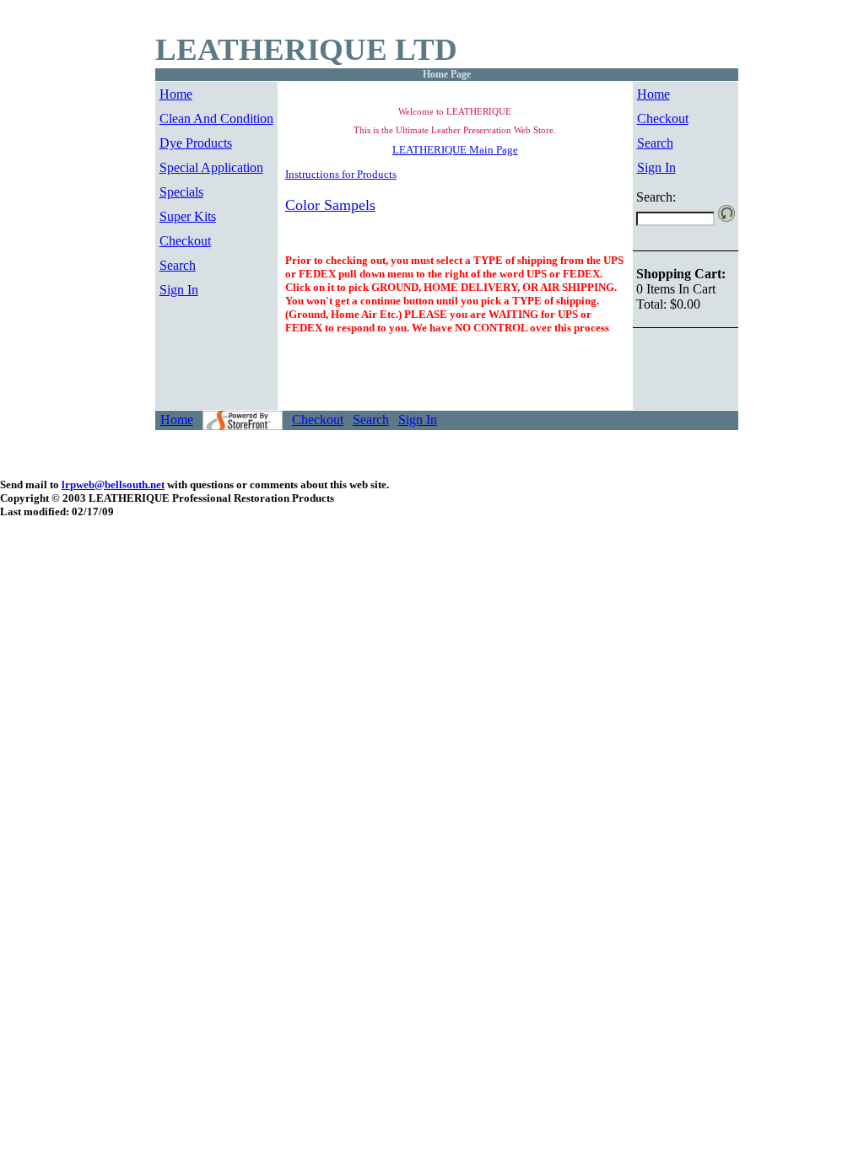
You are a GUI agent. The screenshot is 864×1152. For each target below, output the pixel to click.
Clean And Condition (216, 118)
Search (177, 265)
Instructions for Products (341, 174)
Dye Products (195, 143)
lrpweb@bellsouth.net (113, 484)
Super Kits (187, 216)
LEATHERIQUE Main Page (455, 149)
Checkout (185, 241)
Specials (181, 192)
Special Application (211, 167)
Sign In (178, 290)
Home (175, 94)
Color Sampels (330, 204)
